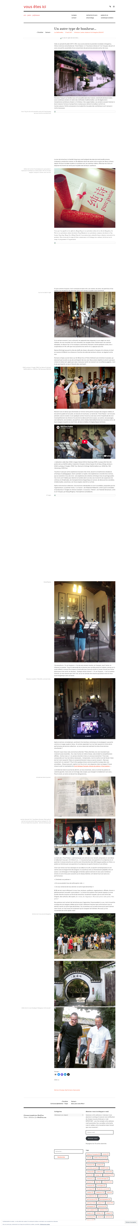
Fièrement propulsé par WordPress (34, 1115)
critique (90, 1171)
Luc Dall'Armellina (58, 32)
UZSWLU (99, 1213)
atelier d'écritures (100, 1157)
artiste (106, 1154)
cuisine (99, 1171)
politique (91, 1203)
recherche (102, 1206)
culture (108, 1171)
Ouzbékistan (91, 1196)
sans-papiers (92, 1210)
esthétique (108, 1175)
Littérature (107, 1182)
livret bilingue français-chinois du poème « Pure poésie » (92, 766)
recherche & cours (91, 15)
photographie (105, 1199)
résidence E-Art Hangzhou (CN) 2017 (94, 32)
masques (90, 1185)
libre (98, 1182)
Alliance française (93, 1154)
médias (90, 1192)
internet (90, 1178)
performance (69, 1090)
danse (90, 1175)
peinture (102, 1196)
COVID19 (104, 1168)
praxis (110, 1203)
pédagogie (91, 1206)
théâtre (90, 1213)
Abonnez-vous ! (93, 1138)
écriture (109, 1217)
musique (62, 1090)
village (109, 1213)
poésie (101, 1203)
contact (74, 18)
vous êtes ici (35, 6)
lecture (57, 1090)
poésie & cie (104, 15)
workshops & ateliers (107, 18)
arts (89, 1157)
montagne (101, 1185)
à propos (74, 15)
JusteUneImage (102, 1178)
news (109, 1192)
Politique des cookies (45, 1224)
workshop (91, 1217)
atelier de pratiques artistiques (97, 1161)
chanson (90, 1164)
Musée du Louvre (103, 1189)
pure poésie (77, 1090)
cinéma (100, 1164)
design (98, 1175)
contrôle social (92, 1168)
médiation (100, 1192)
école (100, 1217)
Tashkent (103, 1210)
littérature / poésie (79, 32)
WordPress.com (41, 1117)
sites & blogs (90, 18)
